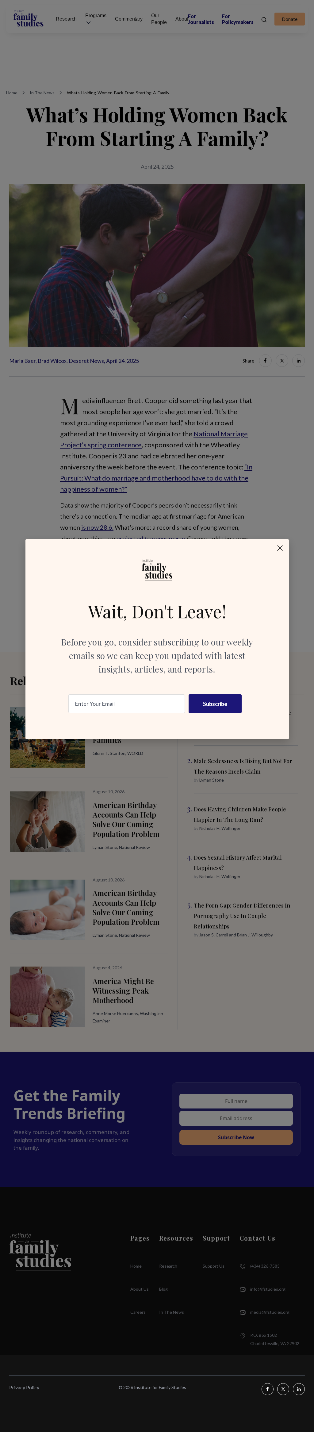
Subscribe (215, 703)
